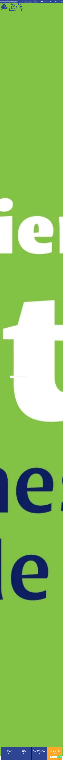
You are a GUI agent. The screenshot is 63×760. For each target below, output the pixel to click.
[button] (1, 376)
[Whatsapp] (59, 756)
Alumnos (50, 1)
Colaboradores (58, 1)
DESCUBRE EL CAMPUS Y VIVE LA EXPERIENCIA (39, 751)
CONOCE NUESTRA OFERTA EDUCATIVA (55, 751)
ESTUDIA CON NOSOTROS (8, 751)
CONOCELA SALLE (24, 751)
